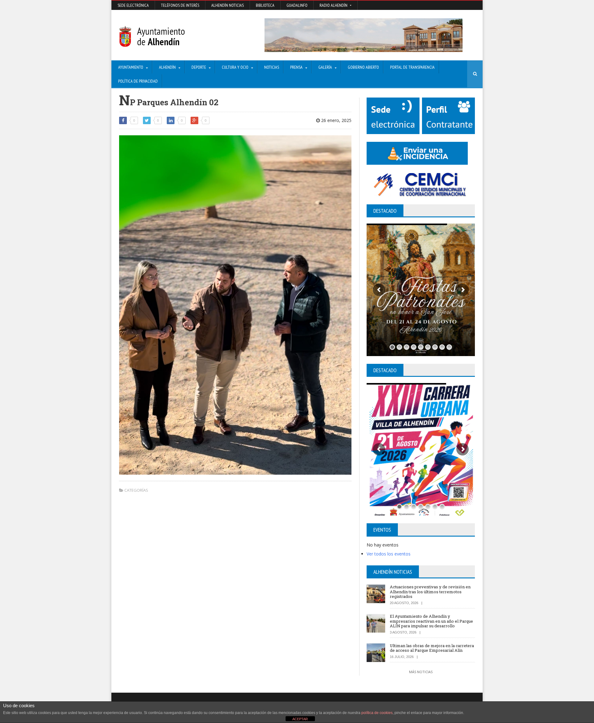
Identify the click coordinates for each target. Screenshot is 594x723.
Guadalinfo (297, 5)
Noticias (271, 67)
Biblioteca (265, 5)
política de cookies (377, 713)
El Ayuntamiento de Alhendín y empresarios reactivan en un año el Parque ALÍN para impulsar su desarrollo (431, 621)
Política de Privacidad (138, 81)
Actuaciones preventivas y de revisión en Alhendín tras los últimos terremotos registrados (430, 591)
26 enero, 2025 (335, 120)
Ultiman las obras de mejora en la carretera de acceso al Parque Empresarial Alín (432, 648)
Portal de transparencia (412, 67)
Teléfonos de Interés (180, 5)
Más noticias (421, 671)
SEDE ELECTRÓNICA (133, 5)
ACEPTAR (300, 719)
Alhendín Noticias (227, 5)
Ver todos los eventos (389, 554)
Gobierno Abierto (363, 67)
